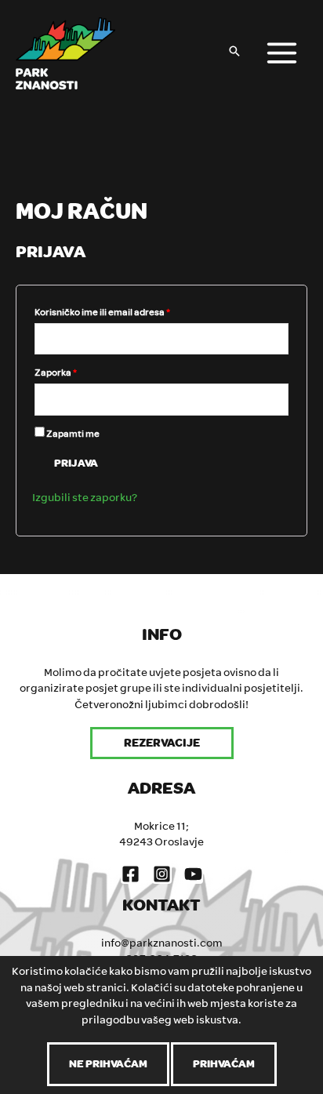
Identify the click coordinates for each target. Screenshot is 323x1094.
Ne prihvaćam (108, 1063)
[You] (193, 874)
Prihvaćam (224, 1063)
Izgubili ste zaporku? (84, 497)
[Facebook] (130, 874)
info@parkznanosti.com (162, 943)
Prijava (76, 463)
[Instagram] (162, 874)
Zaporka (55, 373)
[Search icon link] (234, 53)
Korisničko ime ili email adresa (102, 312)
